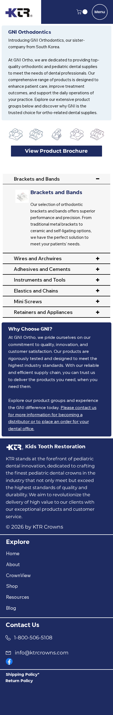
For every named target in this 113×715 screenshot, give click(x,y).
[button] (83, 11)
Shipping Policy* (22, 675)
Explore (18, 542)
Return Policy (19, 681)
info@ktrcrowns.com (42, 652)
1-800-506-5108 (33, 637)
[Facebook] (9, 661)
